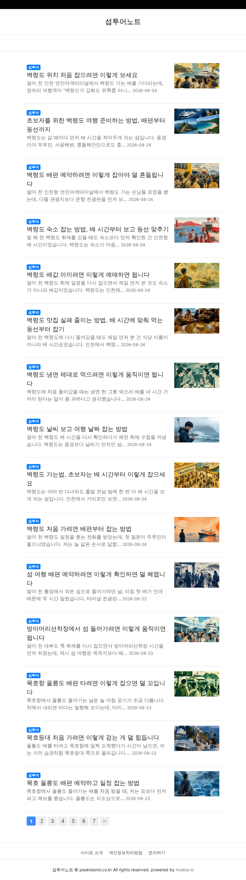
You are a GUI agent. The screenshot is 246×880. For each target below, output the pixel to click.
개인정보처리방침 (125, 852)
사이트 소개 (92, 852)
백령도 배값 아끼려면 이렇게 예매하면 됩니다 (88, 274)
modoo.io (185, 869)
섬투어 (33, 67)
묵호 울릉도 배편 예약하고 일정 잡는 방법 (83, 783)
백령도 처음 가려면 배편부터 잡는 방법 (79, 528)
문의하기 (156, 852)
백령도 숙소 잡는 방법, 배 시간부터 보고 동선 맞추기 (98, 229)
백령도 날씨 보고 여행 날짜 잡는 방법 (77, 429)
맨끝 (104, 821)
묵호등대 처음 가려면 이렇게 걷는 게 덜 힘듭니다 (93, 737)
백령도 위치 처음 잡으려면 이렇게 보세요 (82, 75)
